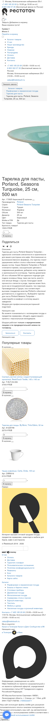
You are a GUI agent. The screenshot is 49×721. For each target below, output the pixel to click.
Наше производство (15, 44)
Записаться (10, 333)
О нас (9, 42)
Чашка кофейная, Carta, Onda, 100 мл (18, 470)
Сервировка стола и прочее (19, 597)
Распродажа (12, 52)
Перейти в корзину (10, 34)
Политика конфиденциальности (20, 567)
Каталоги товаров (14, 575)
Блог (9, 573)
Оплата (10, 55)
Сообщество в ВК (37, 626)
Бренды (10, 47)
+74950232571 (25, 700)
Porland (20, 202)
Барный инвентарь (15, 600)
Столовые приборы (15, 590)
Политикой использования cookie (20, 715)
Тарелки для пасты (14, 93)
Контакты (11, 60)
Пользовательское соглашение (20, 565)
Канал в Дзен (23, 626)
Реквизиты (11, 570)
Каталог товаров (15, 88)
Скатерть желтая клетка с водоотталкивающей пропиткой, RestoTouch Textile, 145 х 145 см (22, 378)
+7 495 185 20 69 (9, 4)
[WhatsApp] (10, 246)
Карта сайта (12, 578)
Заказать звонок (10, 84)
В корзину (7, 235)
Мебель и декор (14, 605)
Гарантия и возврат (15, 562)
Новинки (10, 49)
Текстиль (11, 603)
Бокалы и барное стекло (17, 587)
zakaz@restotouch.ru (16, 80)
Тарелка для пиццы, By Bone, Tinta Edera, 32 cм (22, 425)
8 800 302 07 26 (9, 6)
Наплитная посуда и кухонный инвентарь (25, 608)
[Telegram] (7, 246)
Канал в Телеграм (9, 626)
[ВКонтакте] (3, 246)
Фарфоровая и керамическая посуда (22, 91)
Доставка (11, 57)
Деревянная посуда (15, 592)
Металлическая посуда (17, 595)
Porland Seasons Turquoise (28, 204)
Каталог (5, 582)
